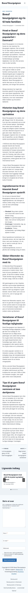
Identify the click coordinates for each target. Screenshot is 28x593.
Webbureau (19, 569)
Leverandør (20, 588)
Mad (3, 11)
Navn (5, 533)
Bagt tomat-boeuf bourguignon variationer (22, 453)
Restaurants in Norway (14, 585)
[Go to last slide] (4, 480)
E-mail (5, 541)
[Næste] (23, 480)
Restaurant (14, 579)
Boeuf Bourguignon (8, 25)
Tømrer (14, 591)
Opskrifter (9, 11)
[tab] (10, 489)
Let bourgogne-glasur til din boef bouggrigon (7, 452)
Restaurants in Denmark (14, 582)
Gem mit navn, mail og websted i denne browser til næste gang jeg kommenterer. (13, 554)
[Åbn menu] (24, 3)
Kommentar (6, 508)
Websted (6, 548)
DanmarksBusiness (10, 588)
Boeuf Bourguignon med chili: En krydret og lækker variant (13, 477)
